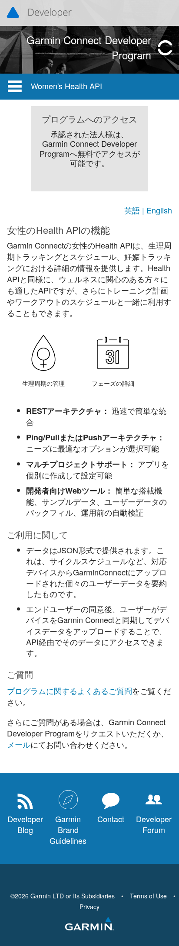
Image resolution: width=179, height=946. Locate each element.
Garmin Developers (39, 12)
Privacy (89, 906)
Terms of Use (148, 895)
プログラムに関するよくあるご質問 (69, 690)
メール (18, 744)
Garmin (89, 924)
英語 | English (148, 210)
